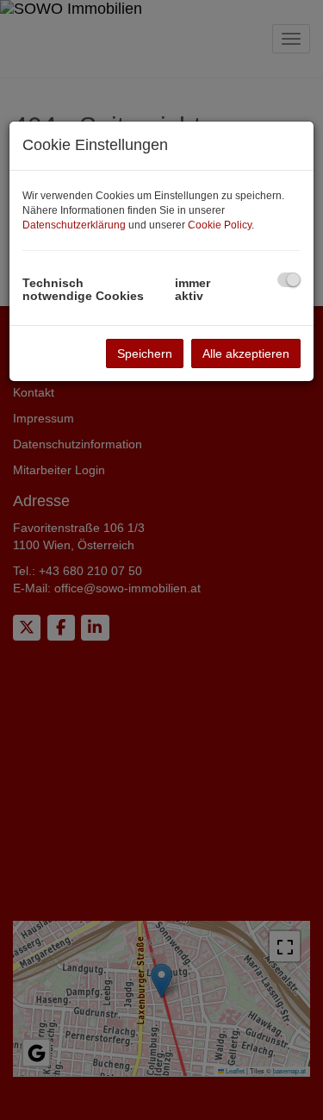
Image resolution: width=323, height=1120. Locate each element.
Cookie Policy (220, 225)
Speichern (144, 353)
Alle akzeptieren (245, 353)
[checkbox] (289, 279)
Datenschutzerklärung (74, 225)
